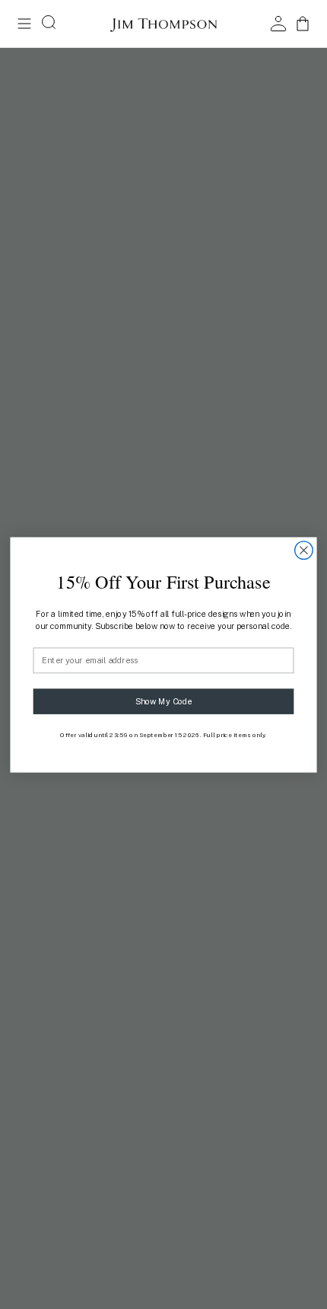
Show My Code (163, 701)
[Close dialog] (304, 550)
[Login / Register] (278, 23)
